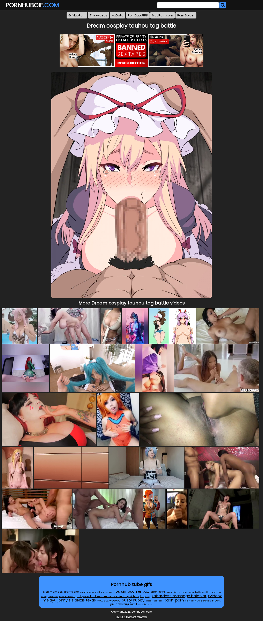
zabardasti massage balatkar (179, 595)
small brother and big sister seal (96, 592)
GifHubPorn (76, 15)
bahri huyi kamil (126, 604)
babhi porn (174, 600)
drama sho (71, 592)
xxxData (117, 15)
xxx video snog (145, 604)
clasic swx (53, 596)
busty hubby (133, 600)
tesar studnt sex (154, 600)
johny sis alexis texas (77, 600)
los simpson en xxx (132, 591)
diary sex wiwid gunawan (198, 600)
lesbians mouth (67, 596)
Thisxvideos (98, 15)
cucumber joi (173, 592)
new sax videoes (108, 601)
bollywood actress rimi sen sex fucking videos (108, 596)
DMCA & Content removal (131, 617)
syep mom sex (52, 592)
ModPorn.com (162, 15)
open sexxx (157, 592)
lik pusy (145, 596)
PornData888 (138, 15)
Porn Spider (186, 15)
